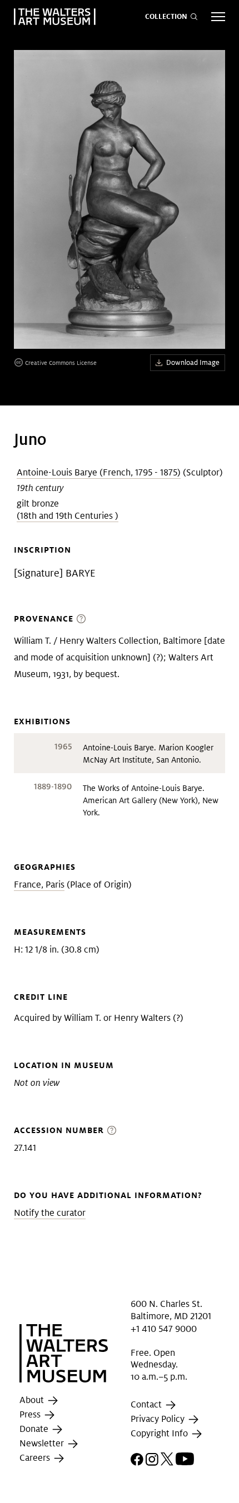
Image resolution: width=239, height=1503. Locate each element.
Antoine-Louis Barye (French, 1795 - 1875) (99, 472)
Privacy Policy (159, 1419)
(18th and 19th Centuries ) (67, 516)
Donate (35, 1429)
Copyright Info (160, 1434)
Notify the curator (50, 1213)
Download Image (193, 362)
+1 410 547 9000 (164, 1328)
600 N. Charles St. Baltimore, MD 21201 (171, 1310)
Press (31, 1415)
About (32, 1400)
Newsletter (42, 1444)
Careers (35, 1458)
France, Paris (39, 884)
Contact (147, 1405)
